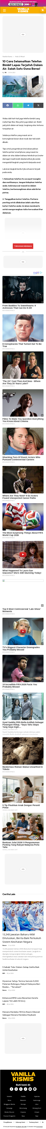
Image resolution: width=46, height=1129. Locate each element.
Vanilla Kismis (7, 56)
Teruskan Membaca (23, 246)
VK (5, 72)
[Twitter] (21, 1089)
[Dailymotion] (35, 1089)
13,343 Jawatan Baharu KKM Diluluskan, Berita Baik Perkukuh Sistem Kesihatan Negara (21, 938)
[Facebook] (11, 1089)
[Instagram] (16, 1089)
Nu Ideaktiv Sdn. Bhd (21, 1126)
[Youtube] (30, 1089)
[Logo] (23, 10)
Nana (4, 945)
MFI (3, 973)
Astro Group (39, 1126)
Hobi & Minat (20, 56)
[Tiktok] (25, 1089)
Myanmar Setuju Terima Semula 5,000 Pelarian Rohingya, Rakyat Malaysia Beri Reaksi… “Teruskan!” (21, 984)
